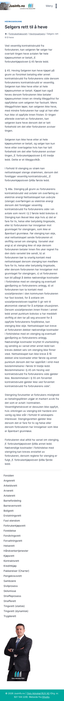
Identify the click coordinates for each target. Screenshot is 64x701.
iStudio (45, 697)
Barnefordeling (12, 500)
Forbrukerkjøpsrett (14, 525)
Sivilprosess (11, 586)
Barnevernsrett (12, 505)
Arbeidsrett (10, 485)
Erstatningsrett (12, 515)
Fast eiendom (12, 520)
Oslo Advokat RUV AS (38, 693)
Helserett (9, 545)
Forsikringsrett (12, 535)
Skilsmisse (10, 591)
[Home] (6, 34)
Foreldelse (10, 530)
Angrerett (9, 480)
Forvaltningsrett (13, 540)
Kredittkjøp (10, 565)
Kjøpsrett (9, 555)
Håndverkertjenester (16, 550)
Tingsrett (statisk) (14, 606)
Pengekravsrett (13, 575)
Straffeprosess (12, 596)
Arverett (8, 490)
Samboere (10, 580)
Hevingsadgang (13, 21)
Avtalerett (9, 495)
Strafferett (10, 601)
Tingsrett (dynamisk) (16, 611)
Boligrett (9, 510)
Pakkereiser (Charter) (16, 570)
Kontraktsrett (11, 560)
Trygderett (10, 616)
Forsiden (9, 475)
